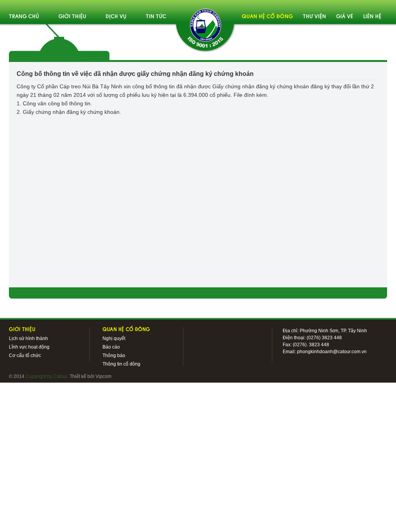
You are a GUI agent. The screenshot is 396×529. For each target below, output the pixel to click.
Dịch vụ (116, 17)
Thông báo (113, 355)
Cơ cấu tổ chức (25, 355)
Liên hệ (372, 17)
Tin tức (156, 17)
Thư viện (314, 17)
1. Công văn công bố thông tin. (54, 103)
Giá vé (344, 17)
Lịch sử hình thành (28, 338)
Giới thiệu (72, 17)
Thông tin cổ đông (121, 364)
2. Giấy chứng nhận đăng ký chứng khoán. (69, 112)
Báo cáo (111, 347)
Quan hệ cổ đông (267, 17)
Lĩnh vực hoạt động (29, 347)
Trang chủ (24, 17)
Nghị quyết (113, 338)
